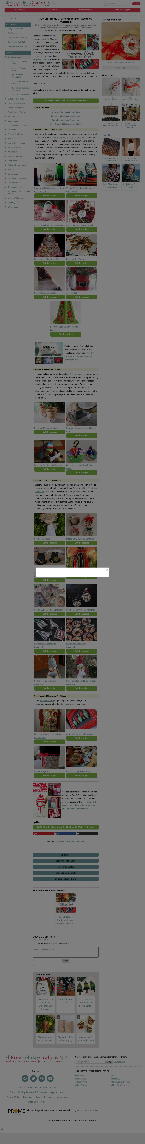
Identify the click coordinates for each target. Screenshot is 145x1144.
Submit (72, 584)
